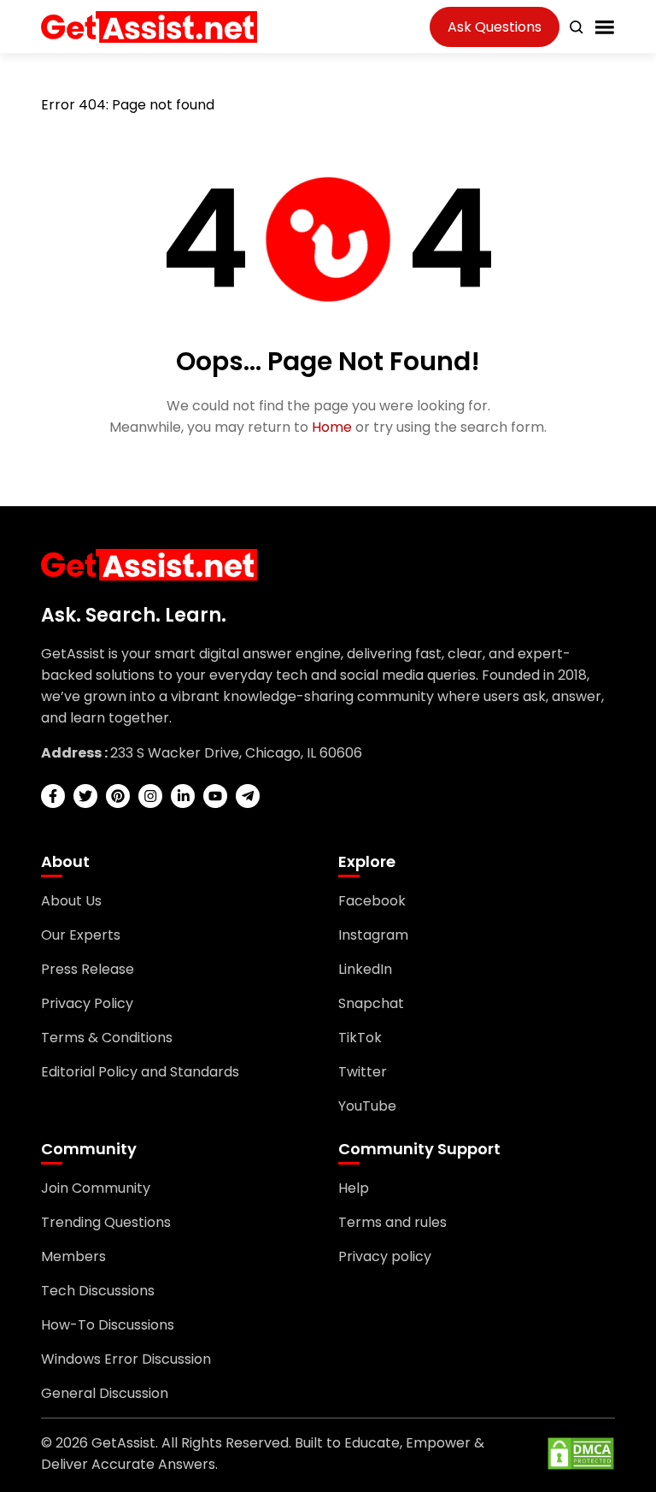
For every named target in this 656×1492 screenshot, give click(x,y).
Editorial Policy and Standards (140, 1072)
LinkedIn (365, 969)
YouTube (367, 1106)
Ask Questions (495, 27)
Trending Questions (106, 1222)
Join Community (95, 1188)
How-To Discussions (107, 1325)
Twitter (362, 1072)
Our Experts (80, 935)
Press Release (87, 969)
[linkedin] (183, 796)
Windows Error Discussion (126, 1359)
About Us (71, 901)
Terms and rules (392, 1222)
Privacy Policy (87, 1003)
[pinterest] (118, 796)
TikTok (360, 1037)
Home (332, 427)
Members (73, 1256)
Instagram (373, 935)
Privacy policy (384, 1256)
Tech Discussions (98, 1290)
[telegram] (248, 796)
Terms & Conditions (107, 1037)
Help (353, 1188)
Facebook (372, 901)
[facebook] (53, 796)
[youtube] (215, 796)
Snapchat (371, 1003)
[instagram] (150, 796)
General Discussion (104, 1393)
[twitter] (85, 796)
